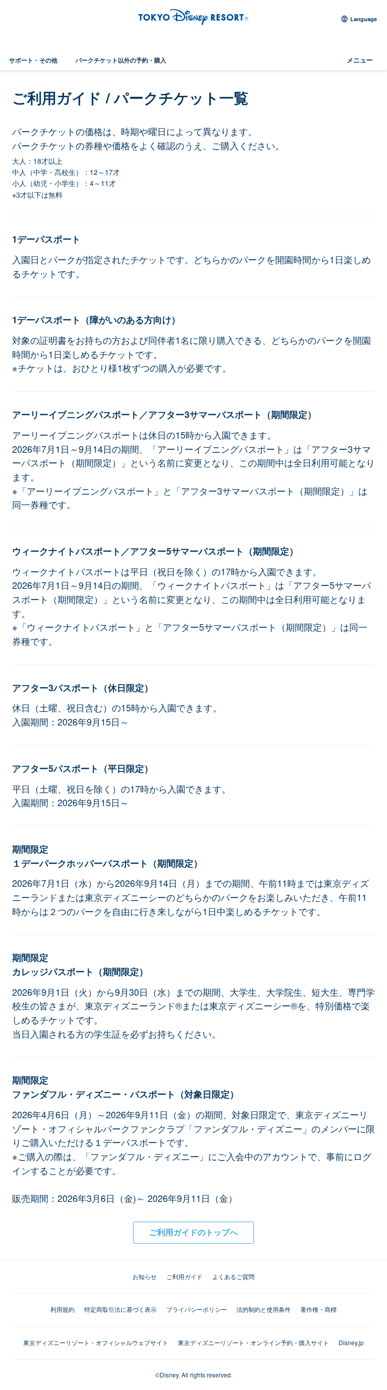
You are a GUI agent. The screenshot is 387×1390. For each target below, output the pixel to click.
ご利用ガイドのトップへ (193, 1232)
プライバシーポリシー (196, 1309)
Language (363, 19)
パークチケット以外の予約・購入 (121, 60)
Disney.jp (351, 1342)
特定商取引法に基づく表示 (120, 1309)
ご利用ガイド (184, 1276)
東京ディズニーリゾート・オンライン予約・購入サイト (253, 1342)
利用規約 (62, 1309)
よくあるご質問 (233, 1276)
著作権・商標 (318, 1309)
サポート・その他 (33, 60)
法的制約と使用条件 (263, 1309)
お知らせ (145, 1276)
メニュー (360, 60)
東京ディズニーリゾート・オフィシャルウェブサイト (95, 1342)
